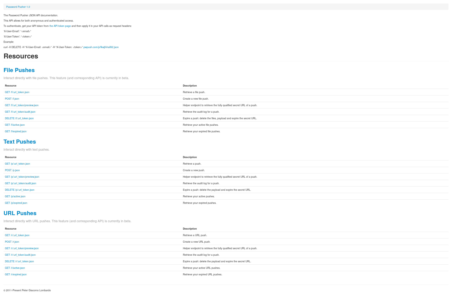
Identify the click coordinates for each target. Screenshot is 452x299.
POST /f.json (12, 98)
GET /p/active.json (15, 196)
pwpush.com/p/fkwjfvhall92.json (101, 47)
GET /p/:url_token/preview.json (22, 176)
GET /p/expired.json (16, 203)
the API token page (60, 26)
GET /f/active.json (15, 124)
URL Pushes (20, 213)
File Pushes (19, 70)
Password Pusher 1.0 (18, 6)
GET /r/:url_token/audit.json (20, 254)
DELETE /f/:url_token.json (19, 118)
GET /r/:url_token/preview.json (22, 248)
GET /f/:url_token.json (17, 92)
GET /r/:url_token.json (17, 235)
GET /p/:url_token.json (17, 163)
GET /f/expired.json (15, 131)
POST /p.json (12, 170)
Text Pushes (20, 141)
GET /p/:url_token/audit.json (20, 183)
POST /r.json (12, 241)
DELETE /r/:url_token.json (19, 261)
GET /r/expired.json (16, 274)
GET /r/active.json (15, 268)
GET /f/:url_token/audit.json (20, 111)
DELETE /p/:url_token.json (19, 189)
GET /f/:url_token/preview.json (21, 105)
